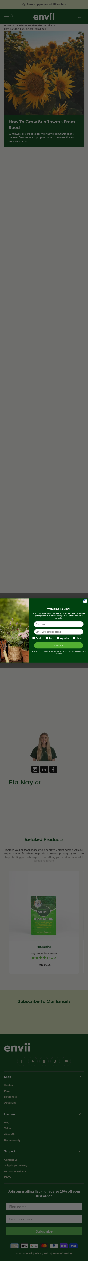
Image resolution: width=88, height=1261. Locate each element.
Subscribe (58, 645)
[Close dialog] (85, 601)
